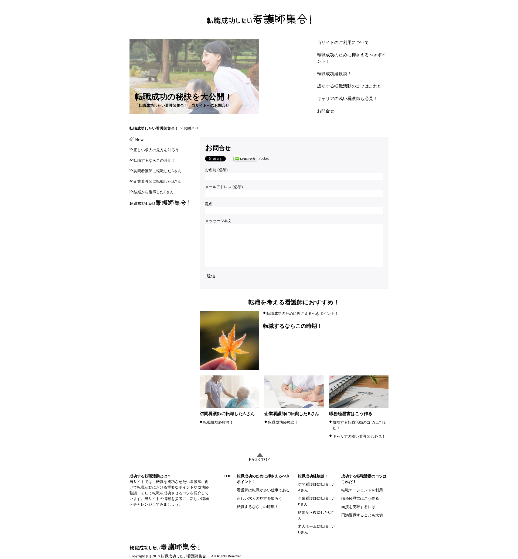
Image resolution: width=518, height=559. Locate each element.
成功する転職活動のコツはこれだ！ (351, 86)
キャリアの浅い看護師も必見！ (347, 98)
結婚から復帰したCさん (154, 192)
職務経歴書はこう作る (350, 413)
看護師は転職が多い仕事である (263, 490)
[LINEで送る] (245, 158)
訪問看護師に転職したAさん (227, 413)
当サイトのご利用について (343, 42)
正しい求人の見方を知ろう (156, 150)
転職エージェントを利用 (362, 490)
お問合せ (325, 111)
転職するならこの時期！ (292, 326)
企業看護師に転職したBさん (291, 413)
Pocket (263, 158)
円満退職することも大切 (362, 515)
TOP (227, 476)
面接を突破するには (358, 507)
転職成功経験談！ (334, 73)
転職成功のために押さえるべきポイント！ (302, 314)
